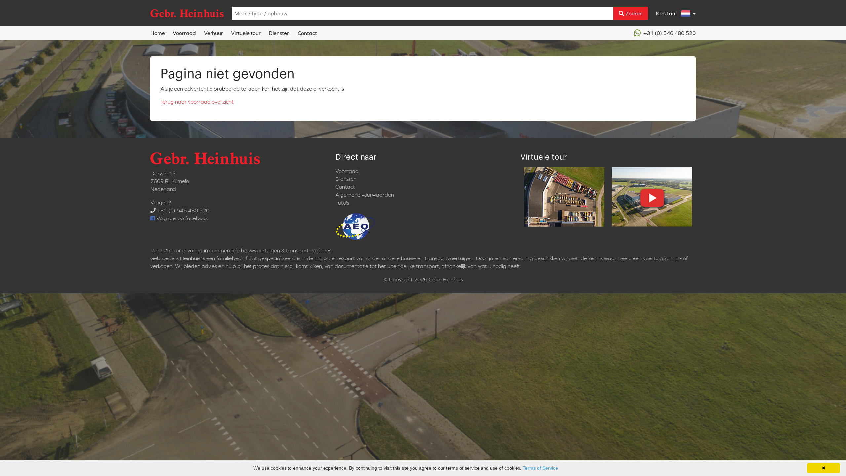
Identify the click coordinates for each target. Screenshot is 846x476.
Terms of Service (540, 468)
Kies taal (667, 13)
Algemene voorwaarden (364, 195)
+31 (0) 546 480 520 (669, 33)
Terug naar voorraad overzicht (197, 102)
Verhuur (213, 33)
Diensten (279, 33)
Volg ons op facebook (181, 218)
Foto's (342, 203)
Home (157, 33)
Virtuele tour (246, 33)
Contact (307, 33)
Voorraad (184, 33)
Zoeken (633, 13)
